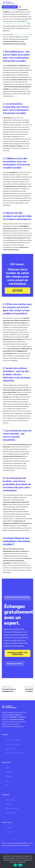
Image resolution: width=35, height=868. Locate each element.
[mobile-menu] (20, 7)
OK (15, 865)
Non (20, 865)
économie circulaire (10, 9)
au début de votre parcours (21, 34)
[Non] (33, 861)
